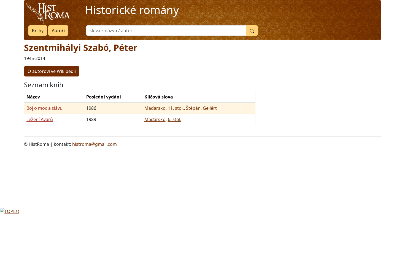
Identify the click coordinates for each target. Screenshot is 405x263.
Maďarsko (155, 108)
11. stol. (176, 108)
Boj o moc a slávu (44, 108)
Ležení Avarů (39, 119)
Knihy (38, 31)
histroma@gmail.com (94, 144)
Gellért (210, 108)
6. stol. (174, 119)
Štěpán (193, 108)
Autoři (58, 31)
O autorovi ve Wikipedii (52, 71)
